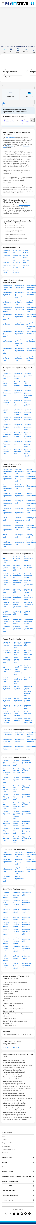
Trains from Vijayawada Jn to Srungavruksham (17, 1034)
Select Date (32, 120)
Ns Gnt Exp (6, 116)
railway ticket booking (25, 205)
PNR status (9, 146)
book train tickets (10, 137)
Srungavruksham (9, 121)
